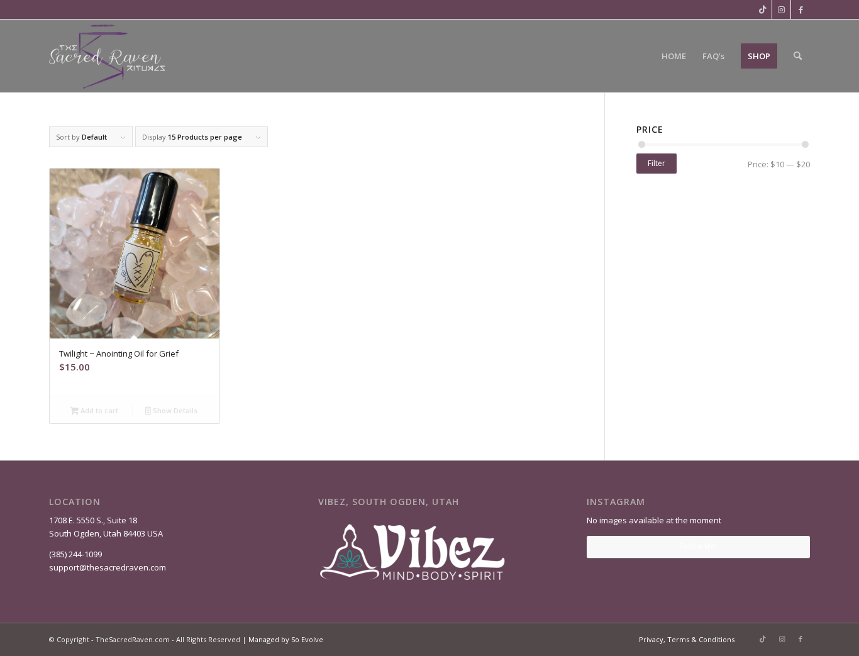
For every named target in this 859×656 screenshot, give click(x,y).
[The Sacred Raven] (108, 55)
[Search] (797, 55)
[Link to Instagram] (781, 9)
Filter (656, 163)
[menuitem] (673, 55)
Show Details (174, 410)
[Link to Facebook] (800, 9)
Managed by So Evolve (285, 639)
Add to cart (98, 410)
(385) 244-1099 (75, 554)
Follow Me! (698, 546)
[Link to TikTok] (762, 9)
